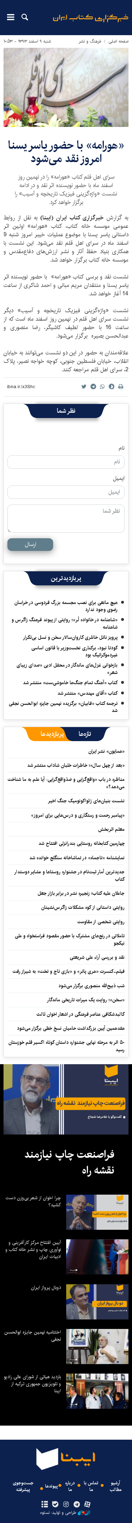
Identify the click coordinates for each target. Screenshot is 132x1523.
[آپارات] (87, 1504)
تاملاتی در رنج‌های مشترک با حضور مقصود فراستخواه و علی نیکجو (70, 939)
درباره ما (70, 1486)
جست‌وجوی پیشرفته (23, 1486)
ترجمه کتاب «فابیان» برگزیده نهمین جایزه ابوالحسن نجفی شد (63, 707)
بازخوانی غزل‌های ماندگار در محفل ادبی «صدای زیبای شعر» (67, 668)
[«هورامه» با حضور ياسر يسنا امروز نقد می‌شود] (66, 87)
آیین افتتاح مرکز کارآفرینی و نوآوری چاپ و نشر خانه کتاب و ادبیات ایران (33, 1249)
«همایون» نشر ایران (106, 751)
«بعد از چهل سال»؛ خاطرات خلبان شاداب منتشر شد (76, 765)
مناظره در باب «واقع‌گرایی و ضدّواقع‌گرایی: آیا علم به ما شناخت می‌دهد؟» (66, 783)
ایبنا (90, 23)
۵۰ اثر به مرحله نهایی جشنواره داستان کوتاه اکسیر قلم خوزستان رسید (66, 1046)
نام (122, 448)
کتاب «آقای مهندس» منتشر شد (87, 693)
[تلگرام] (76, 1504)
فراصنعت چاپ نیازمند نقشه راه (69, 1163)
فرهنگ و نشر (90, 41)
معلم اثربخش (111, 829)
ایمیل (119, 478)
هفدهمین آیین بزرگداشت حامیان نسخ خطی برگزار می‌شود (71, 1028)
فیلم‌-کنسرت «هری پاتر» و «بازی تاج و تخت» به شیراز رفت (69, 971)
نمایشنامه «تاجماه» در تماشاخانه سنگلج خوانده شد (77, 858)
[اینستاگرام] (66, 1504)
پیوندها (51, 1486)
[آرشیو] (44, 1504)
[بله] (55, 1504)
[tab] (85, 734)
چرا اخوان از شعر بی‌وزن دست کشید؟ (33, 1201)
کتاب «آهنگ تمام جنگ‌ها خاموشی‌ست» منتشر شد (70, 683)
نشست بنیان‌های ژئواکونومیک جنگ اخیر (86, 801)
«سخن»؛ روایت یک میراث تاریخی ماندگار (86, 1000)
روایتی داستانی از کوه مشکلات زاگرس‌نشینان (83, 907)
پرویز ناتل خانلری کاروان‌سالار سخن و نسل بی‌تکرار (70, 637)
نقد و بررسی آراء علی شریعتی (97, 957)
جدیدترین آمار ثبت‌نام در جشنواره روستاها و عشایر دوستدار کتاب (70, 875)
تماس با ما (91, 1486)
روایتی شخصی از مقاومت (101, 922)
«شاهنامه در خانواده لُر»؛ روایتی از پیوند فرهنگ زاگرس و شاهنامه (65, 623)
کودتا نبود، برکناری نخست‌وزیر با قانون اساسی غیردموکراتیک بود (74, 651)
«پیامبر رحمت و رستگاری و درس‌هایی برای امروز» (77, 815)
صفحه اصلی (118, 41)
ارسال (30, 544)
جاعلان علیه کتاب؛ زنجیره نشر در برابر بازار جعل (81, 893)
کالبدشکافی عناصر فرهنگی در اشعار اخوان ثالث (81, 1014)
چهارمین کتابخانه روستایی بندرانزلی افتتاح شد (81, 843)
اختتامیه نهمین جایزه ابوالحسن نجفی (32, 1335)
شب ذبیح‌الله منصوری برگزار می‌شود (91, 986)
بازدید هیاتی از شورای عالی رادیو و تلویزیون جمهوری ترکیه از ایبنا (32, 1384)
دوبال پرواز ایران (46, 1287)
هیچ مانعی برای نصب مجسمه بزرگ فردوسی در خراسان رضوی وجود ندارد (66, 606)
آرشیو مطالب (115, 1486)
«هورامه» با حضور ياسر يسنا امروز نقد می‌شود (66, 152)
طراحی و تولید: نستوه (58, 1513)
